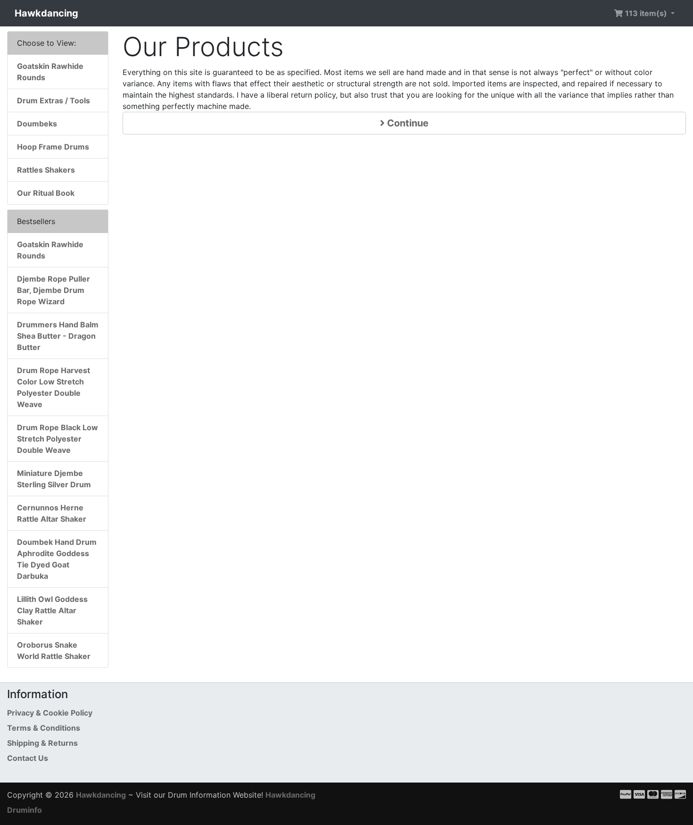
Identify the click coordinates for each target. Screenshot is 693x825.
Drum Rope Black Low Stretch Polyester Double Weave (57, 439)
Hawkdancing (46, 13)
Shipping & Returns (42, 743)
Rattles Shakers (46, 170)
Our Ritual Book (45, 193)
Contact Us (27, 758)
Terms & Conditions (43, 728)
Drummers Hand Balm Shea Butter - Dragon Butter (58, 336)
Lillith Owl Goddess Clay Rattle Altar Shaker (52, 610)
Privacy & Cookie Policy (49, 712)
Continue (407, 123)
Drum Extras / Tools (53, 100)
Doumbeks (37, 123)
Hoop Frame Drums (53, 146)
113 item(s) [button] (646, 13)
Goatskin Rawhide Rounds (50, 71)
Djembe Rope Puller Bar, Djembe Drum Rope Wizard (53, 290)
